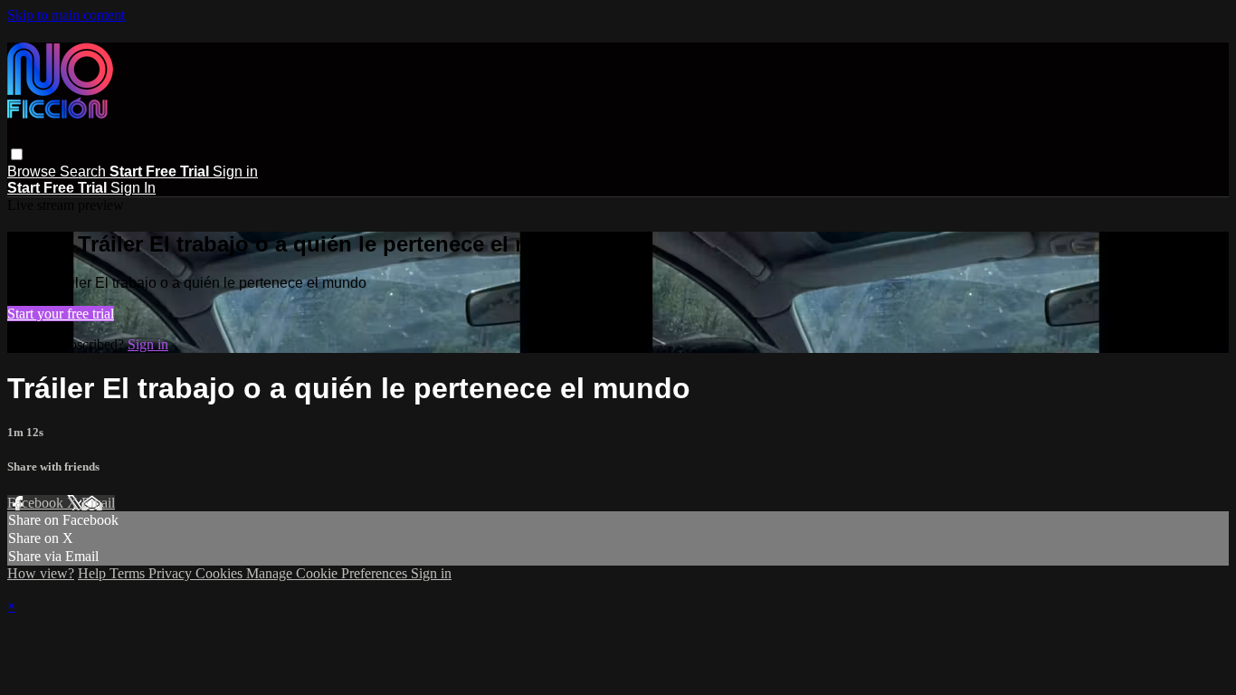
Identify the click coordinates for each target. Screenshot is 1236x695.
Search (84, 171)
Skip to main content (66, 15)
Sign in (235, 171)
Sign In (133, 187)
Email (98, 502)
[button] (17, 154)
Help (93, 573)
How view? (40, 573)
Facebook (37, 502)
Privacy (171, 573)
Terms (128, 573)
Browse (33, 171)
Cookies (220, 573)
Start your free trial (60, 313)
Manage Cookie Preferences (328, 573)
